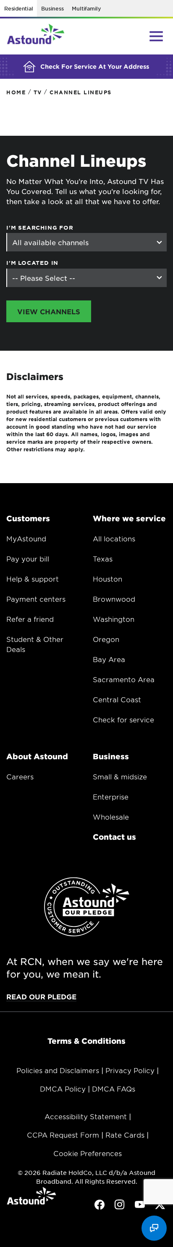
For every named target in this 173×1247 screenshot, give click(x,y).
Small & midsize (120, 776)
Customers (28, 518)
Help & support (32, 578)
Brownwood (114, 599)
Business (52, 8)
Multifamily (86, 8)
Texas (103, 558)
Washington (113, 619)
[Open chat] (154, 1228)
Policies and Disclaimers (57, 1070)
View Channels (48, 311)
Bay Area (109, 659)
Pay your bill (27, 558)
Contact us (114, 836)
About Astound (37, 756)
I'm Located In (32, 262)
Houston (107, 578)
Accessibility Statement (86, 1116)
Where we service (129, 518)
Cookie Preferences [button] (87, 1153)
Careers (20, 776)
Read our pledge (41, 996)
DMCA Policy (63, 1088)
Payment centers (36, 599)
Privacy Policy (130, 1070)
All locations (114, 538)
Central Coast (117, 699)
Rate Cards (124, 1135)
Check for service (123, 719)
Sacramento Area (124, 679)
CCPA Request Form (63, 1135)
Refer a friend (30, 619)
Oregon (106, 639)
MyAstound (26, 538)
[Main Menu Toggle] (156, 36)
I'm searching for (39, 227)
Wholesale (111, 816)
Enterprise (110, 796)
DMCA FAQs (113, 1088)
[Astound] (35, 36)
